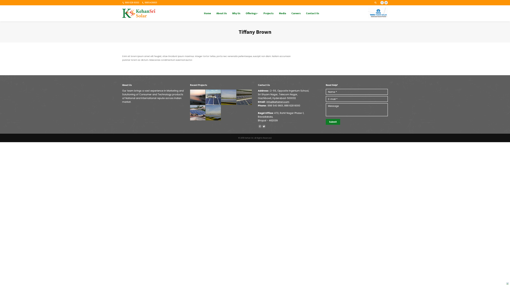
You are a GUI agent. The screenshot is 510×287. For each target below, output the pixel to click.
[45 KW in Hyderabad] (213, 97)
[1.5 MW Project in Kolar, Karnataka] (244, 97)
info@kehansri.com (278, 102)
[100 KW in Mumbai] (198, 113)
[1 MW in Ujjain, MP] (213, 113)
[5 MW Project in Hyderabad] (229, 97)
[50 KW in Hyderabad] (198, 97)
